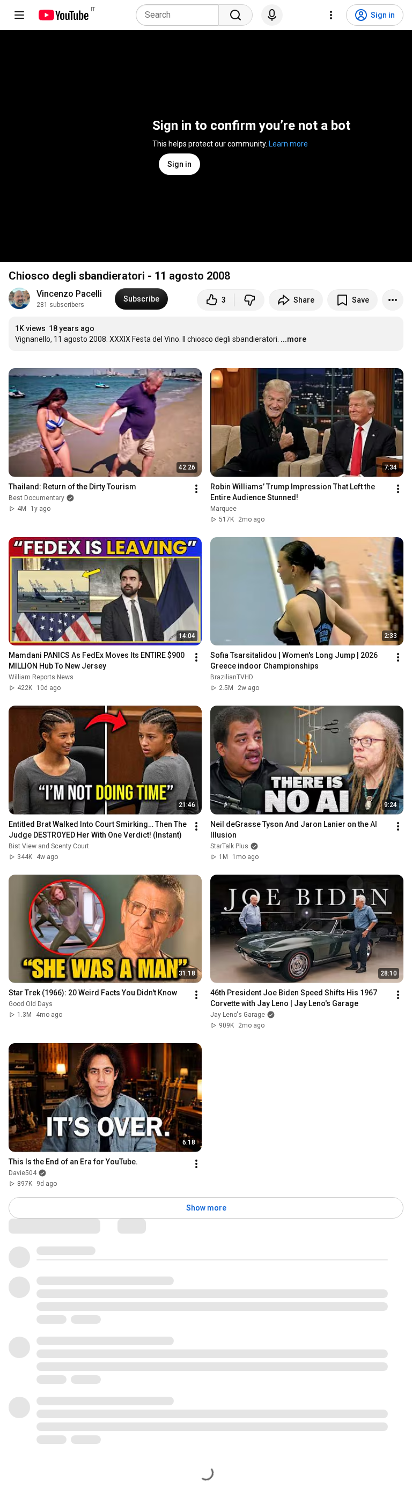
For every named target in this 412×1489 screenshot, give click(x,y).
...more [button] (293, 339)
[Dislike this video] (249, 300)
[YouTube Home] (63, 15)
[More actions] (392, 300)
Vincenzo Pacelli (69, 294)
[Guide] (19, 15)
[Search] (235, 15)
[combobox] (180, 15)
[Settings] (331, 15)
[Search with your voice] (272, 15)
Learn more (288, 144)
